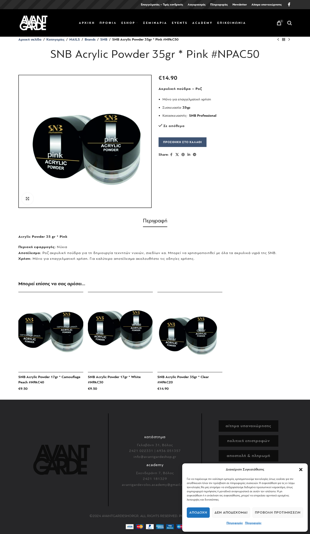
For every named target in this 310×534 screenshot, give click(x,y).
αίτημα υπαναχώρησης (248, 425)
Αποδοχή (198, 513)
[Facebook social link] (289, 4)
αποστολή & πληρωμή (248, 455)
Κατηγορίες (55, 39)
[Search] (289, 23)
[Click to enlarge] (27, 198)
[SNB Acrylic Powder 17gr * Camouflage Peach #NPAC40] (50, 332)
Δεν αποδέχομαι (231, 513)
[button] (301, 469)
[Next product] (289, 39)
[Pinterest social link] (183, 155)
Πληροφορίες (234, 523)
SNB (103, 39)
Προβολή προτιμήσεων (278, 513)
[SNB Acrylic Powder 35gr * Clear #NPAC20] (189, 332)
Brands (90, 39)
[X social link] (177, 155)
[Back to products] (283, 39)
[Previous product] (278, 39)
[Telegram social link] (195, 155)
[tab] (155, 222)
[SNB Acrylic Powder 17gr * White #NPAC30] (120, 332)
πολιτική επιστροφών (248, 440)
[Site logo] (33, 23)
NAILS (74, 39)
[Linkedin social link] (189, 155)
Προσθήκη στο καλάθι (182, 142)
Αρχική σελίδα (30, 39)
